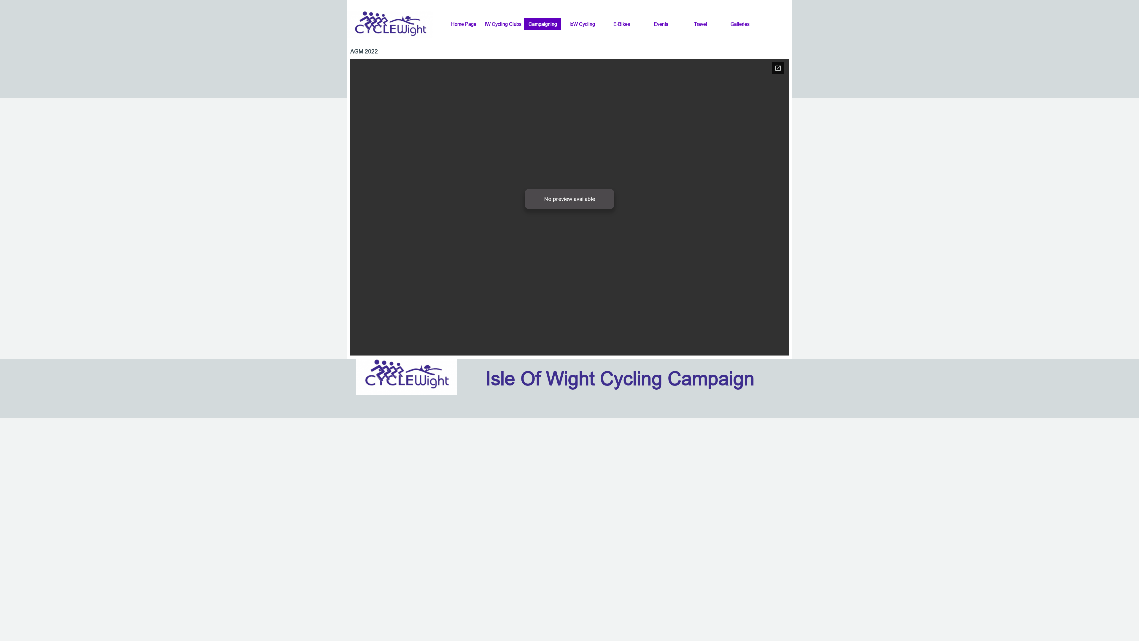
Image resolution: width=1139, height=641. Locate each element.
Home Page (463, 24)
